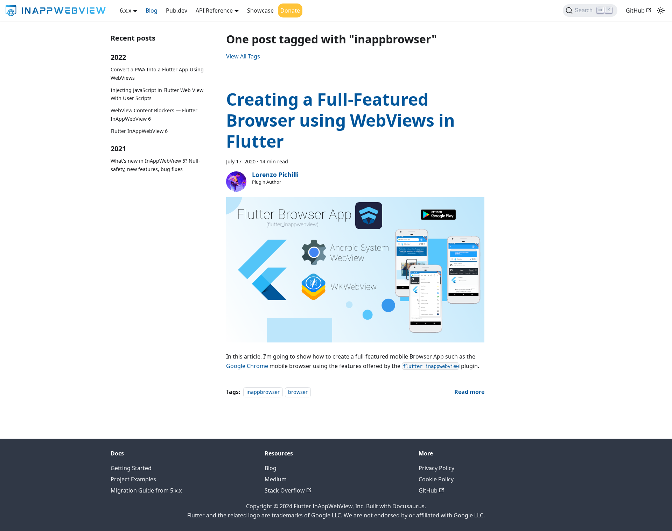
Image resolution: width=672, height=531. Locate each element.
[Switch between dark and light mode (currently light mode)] (660, 10)
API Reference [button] (214, 10)
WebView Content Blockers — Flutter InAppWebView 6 (154, 114)
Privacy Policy (436, 468)
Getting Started (131, 468)
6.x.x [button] (125, 10)
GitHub (635, 10)
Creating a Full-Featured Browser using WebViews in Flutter (340, 120)
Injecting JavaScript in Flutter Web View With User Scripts (157, 94)
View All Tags (243, 56)
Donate (290, 10)
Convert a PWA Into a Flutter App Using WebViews (157, 73)
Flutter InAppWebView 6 (139, 131)
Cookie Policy (436, 479)
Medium (276, 479)
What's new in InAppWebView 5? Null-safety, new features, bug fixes (155, 164)
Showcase (260, 10)
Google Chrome (247, 366)
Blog (152, 10)
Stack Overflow (285, 490)
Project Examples (133, 479)
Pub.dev (176, 10)
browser (298, 392)
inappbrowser (263, 392)
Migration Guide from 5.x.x (146, 490)
